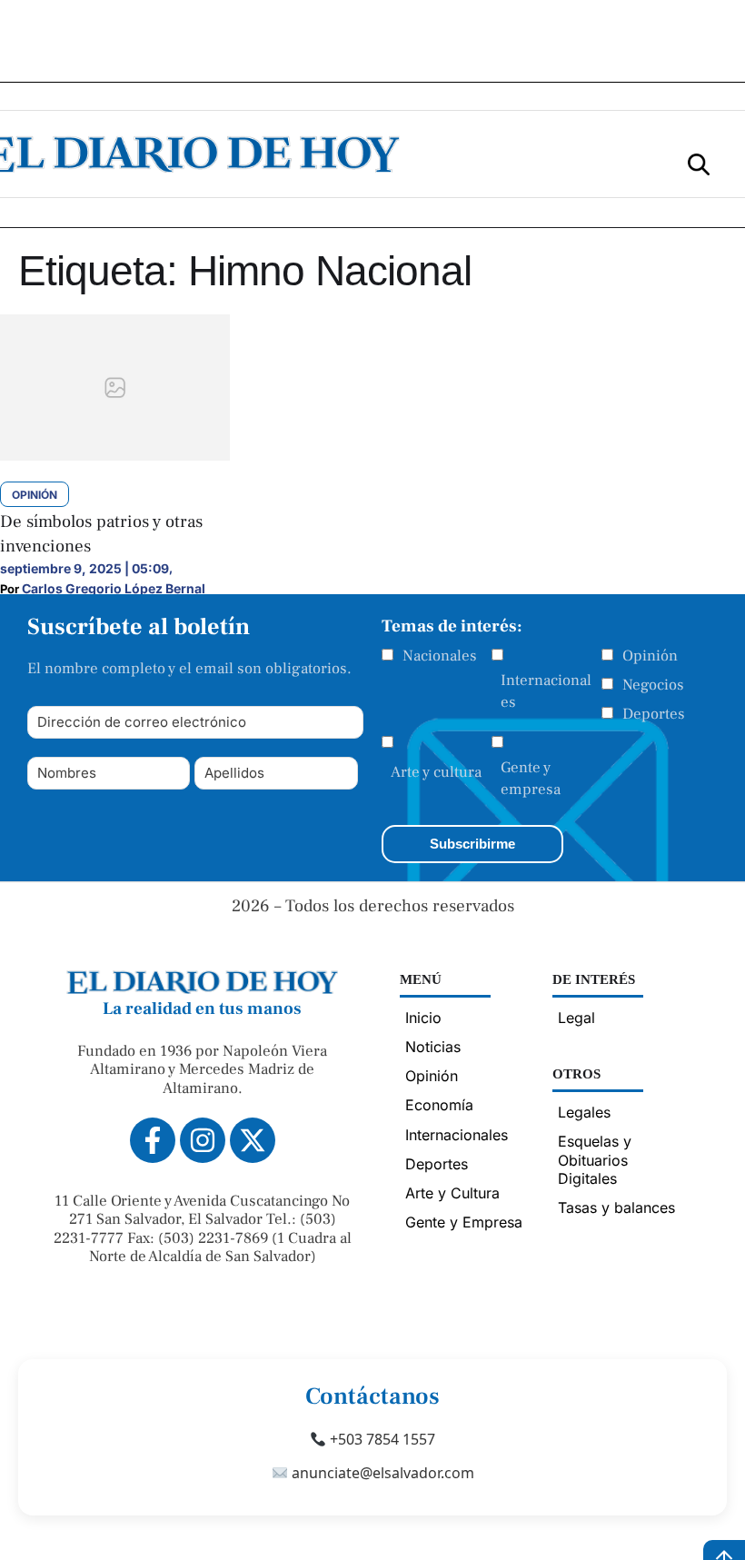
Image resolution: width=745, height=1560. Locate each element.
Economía (439, 1105)
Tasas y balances (616, 1207)
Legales (584, 1112)
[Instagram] (202, 1140)
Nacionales (439, 656)
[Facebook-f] (152, 1140)
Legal (576, 1018)
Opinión (650, 656)
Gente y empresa (531, 779)
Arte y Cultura (452, 1193)
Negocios (653, 685)
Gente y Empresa (463, 1222)
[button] (699, 163)
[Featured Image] (115, 455)
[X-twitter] (252, 1140)
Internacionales (546, 691)
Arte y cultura (436, 772)
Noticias (433, 1047)
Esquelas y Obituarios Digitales (594, 1159)
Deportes (653, 714)
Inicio (423, 1018)
